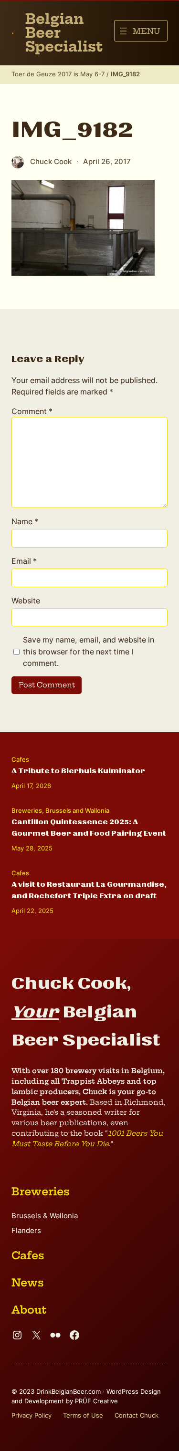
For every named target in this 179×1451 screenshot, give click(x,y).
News (27, 1282)
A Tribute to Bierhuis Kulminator (78, 771)
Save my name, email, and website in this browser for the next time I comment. (88, 651)
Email (24, 561)
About (28, 1309)
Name (24, 521)
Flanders (26, 1230)
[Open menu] (141, 30)
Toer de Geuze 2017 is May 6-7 (58, 74)
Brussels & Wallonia (44, 1216)
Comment (32, 411)
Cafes (20, 759)
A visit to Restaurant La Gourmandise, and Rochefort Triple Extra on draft (89, 890)
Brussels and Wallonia (77, 810)
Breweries (26, 810)
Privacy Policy (31, 1415)
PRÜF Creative (96, 1401)
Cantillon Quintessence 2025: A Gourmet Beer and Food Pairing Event (88, 828)
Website (25, 600)
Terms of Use (83, 1415)
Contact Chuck (136, 1415)
